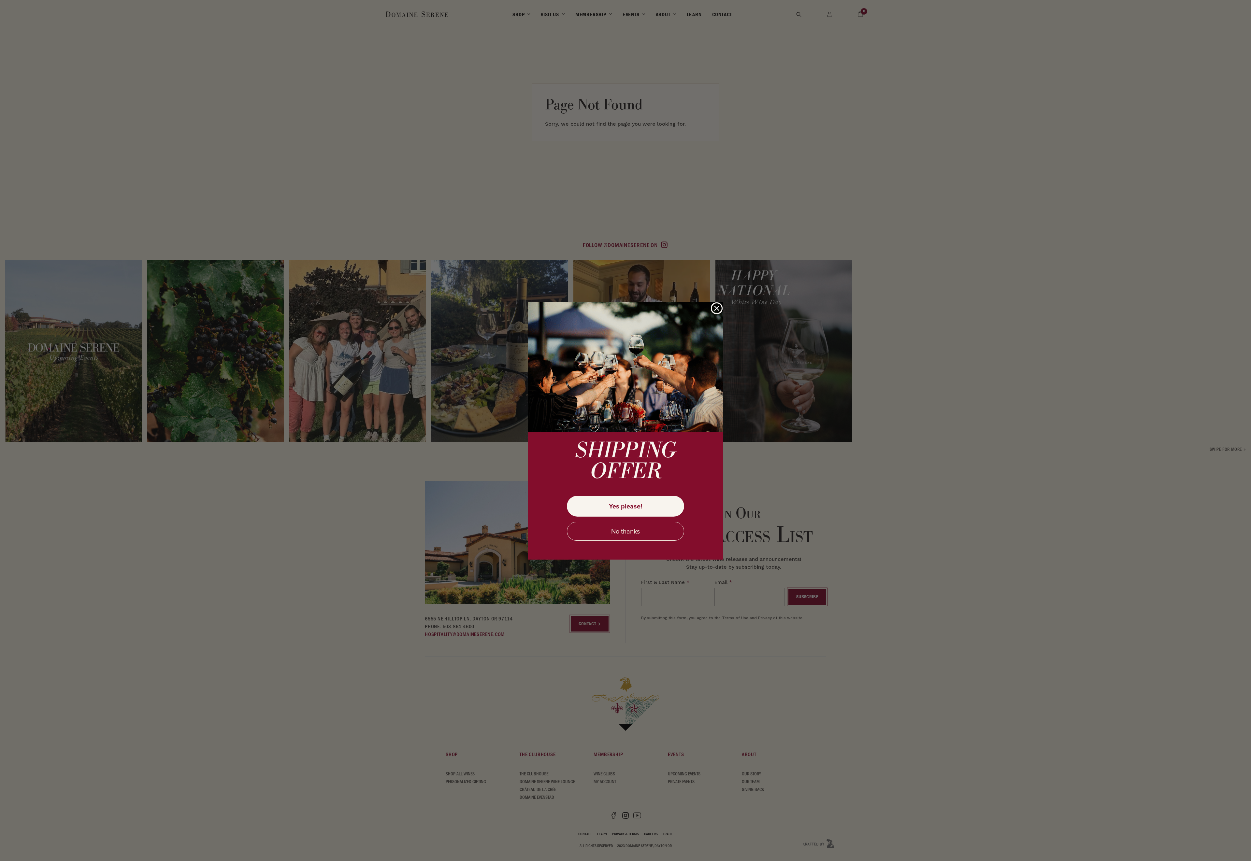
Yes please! (625, 506)
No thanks (625, 531)
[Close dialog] (717, 308)
